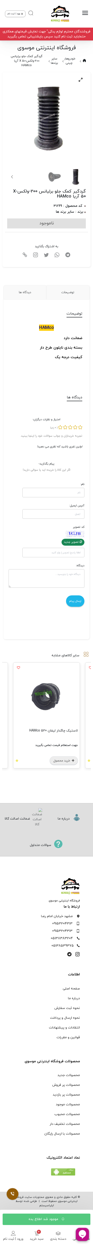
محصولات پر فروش (66, 1085)
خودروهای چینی (69, 61)
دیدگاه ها (25, 292)
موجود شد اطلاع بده (44, 1219)
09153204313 (62, 923)
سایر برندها (54, 61)
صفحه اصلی (71, 988)
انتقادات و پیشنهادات (64, 1027)
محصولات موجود (68, 1104)
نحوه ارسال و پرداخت (65, 1018)
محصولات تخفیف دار (65, 1124)
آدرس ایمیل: (76, 506)
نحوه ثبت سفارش (67, 1008)
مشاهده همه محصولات (24, 725)
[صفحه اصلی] (59, 13)
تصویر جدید (72, 542)
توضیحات (67, 292)
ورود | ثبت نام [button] (14, 13)
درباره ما (74, 998)
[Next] (12, 176)
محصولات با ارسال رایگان (62, 1133)
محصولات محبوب (67, 1114)
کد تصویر (78, 527)
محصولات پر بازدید (66, 1094)
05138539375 (63, 946)
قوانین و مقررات (68, 1037)
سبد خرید (37, 1239)
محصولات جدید (68, 1075)
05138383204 (62, 938)
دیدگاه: (80, 566)
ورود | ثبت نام (13, 1239)
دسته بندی (58, 1239)
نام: (82, 484)
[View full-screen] (80, 80)
